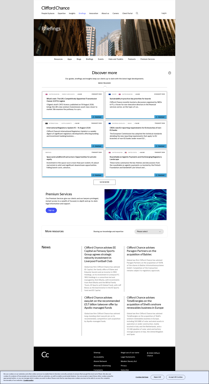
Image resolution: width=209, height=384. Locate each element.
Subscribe (125, 370)
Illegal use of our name (130, 353)
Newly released (104, 83)
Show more (104, 182)
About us (105, 13)
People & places (48, 13)
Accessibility (99, 357)
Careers (116, 13)
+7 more (136, 123)
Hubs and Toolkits (116, 59)
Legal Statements (128, 357)
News (46, 247)
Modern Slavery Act (129, 361)
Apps (69, 59)
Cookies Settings (142, 377)
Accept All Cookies (176, 377)
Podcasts (132, 59)
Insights (72, 13)
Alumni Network (100, 361)
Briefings (82, 13)
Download (98, 117)
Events (101, 59)
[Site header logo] (100, 8)
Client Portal (127, 13)
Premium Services (148, 59)
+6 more (142, 152)
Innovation (93, 13)
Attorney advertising (102, 366)
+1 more (79, 94)
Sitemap (97, 353)
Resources (58, 59)
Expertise (62, 13)
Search (137, 13)
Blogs (79, 59)
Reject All (157, 377)
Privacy (124, 366)
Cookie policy (28, 380)
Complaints (98, 370)
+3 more (76, 123)
